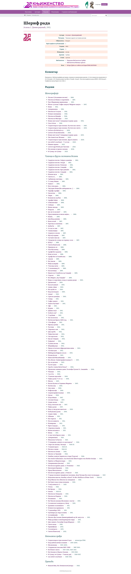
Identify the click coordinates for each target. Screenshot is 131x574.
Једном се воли (54, 233)
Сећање (51, 205)
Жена (50, 433)
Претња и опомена (55, 224)
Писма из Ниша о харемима (58, 100)
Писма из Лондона (55, 494)
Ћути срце (52, 365)
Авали (50, 259)
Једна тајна (52, 414)
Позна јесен (52, 355)
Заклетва (51, 193)
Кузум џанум (53, 285)
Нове (50, 107)
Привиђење (52, 527)
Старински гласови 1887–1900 (59, 547)
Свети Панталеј (54, 245)
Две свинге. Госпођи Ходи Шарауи (61, 522)
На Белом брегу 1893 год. (57, 320)
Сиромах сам (53, 329)
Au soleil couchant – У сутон (58, 142)
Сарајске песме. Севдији (57, 167)
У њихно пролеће (54, 376)
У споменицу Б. (54, 268)
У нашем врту (53, 447)
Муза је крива (53, 235)
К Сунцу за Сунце (54, 151)
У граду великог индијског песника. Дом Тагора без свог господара (73, 475)
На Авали (51, 261)
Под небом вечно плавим (57, 543)
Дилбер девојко (54, 219)
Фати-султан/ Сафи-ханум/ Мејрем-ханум (64, 104)
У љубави (51, 315)
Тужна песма (53, 343)
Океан (50, 491)
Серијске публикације (69, 12)
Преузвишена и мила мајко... (59, 214)
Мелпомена (52, 545)
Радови (45, 12)
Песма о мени (53, 449)
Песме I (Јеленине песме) (57, 97)
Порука (51, 209)
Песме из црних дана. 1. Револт (60, 473)
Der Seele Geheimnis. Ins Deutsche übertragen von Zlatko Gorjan (72, 459)
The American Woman (56, 137)
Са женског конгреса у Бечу (58, 503)
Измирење (52, 423)
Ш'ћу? (50, 242)
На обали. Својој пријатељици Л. (60, 360)
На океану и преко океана (58, 149)
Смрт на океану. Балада (57, 444)
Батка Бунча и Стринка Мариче (60, 383)
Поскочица (52, 271)
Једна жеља (52, 402)
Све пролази (52, 336)
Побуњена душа (54, 412)
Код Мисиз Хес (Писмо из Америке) (61, 480)
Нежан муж (52, 174)
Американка (53, 109)
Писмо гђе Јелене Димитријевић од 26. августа (66, 517)
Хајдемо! (51, 341)
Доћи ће (51, 226)
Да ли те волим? (54, 212)
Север (50, 299)
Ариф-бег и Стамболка (56, 256)
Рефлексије (52, 390)
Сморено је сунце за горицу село (60, 240)
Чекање (51, 372)
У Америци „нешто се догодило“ (60, 442)
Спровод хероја (54, 428)
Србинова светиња (55, 179)
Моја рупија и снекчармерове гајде (61, 520)
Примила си (52, 247)
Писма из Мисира (54, 118)
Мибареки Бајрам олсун (57, 353)
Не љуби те (52, 289)
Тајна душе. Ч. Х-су (55, 379)
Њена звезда (53, 207)
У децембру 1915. (54, 510)
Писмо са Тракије (54, 454)
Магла (50, 381)
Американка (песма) (56, 463)
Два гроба (52, 332)
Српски (104, 4)
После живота (53, 421)
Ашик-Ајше (52, 287)
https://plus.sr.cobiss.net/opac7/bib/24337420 (81, 65)
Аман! (50, 294)
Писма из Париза (54, 496)
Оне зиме (51, 388)
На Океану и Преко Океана (58, 552)
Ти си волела (53, 318)
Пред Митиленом (54, 470)
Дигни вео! (52, 282)
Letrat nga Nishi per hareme (58, 147)
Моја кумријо (53, 264)
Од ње (50, 395)
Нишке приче (53, 144)
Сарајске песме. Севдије (57, 172)
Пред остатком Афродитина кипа (61, 348)
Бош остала (52, 254)
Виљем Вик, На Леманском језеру (60, 566)
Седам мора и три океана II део (60, 540)
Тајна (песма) (53, 334)
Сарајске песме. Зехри (56, 162)
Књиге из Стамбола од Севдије (59, 273)
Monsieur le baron (55, 440)
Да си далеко (53, 362)
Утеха (50, 487)
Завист (50, 184)
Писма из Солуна (54, 111)
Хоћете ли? (52, 313)
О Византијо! (53, 202)
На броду (51, 489)
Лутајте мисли (53, 238)
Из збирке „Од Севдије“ (57, 278)
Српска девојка (54, 296)
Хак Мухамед (53, 249)
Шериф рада (53, 346)
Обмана (51, 416)
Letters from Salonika (56, 133)
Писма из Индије (54, 116)
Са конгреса (52, 529)
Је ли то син (52, 228)
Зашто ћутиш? (53, 303)
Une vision (52, 123)
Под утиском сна (54, 404)
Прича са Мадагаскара (56, 461)
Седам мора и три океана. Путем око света (64, 126)
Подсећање (52, 397)
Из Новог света (54, 550)
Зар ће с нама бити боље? (57, 367)
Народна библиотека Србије (76, 60)
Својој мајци (52, 231)
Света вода (52, 524)
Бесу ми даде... (53, 186)
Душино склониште (56, 506)
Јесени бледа (53, 400)
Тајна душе (52, 407)
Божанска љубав (54, 198)
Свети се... (52, 177)
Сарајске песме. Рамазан (57, 165)
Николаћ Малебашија (56, 357)
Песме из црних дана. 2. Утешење (60, 466)
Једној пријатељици (56, 393)
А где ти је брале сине (56, 435)
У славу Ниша (53, 181)
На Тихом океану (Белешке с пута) (61, 501)
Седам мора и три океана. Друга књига (63, 140)
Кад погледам (53, 292)
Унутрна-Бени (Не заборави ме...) (60, 188)
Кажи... (50, 217)
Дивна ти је (52, 311)
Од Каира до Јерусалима (57, 513)
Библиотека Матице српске (76, 62)
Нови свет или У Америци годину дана (62, 121)
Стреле (51, 275)
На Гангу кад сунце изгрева (58, 482)
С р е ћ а (51, 374)
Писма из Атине (54, 451)
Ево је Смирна (53, 339)
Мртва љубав (53, 325)
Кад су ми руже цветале (57, 409)
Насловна (28, 12)
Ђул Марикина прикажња (58, 102)
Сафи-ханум (52, 301)
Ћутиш (51, 327)
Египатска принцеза (56, 508)
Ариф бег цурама (54, 252)
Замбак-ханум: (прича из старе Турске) (63, 456)
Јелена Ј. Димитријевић (34, 27)
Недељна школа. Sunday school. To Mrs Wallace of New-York (71, 477)
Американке (53, 437)
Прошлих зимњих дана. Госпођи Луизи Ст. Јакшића (68, 369)
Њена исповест (54, 430)
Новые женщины (54, 114)
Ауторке (37, 12)
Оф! (49, 306)
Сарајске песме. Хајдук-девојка (60, 160)
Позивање (52, 498)
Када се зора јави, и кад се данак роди (62, 280)
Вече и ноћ (52, 221)
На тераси (52, 419)
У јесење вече (53, 266)
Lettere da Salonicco (55, 130)
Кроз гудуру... (53, 426)
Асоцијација (53, 515)
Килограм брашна (55, 468)
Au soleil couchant (55, 557)
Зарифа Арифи (53, 191)
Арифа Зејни (53, 200)
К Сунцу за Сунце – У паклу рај (59, 554)
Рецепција (55, 12)
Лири (50, 195)
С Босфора (52, 322)
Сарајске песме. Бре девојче (58, 170)
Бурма (50, 308)
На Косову (52, 386)
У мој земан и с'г (54, 484)
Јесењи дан (52, 350)
